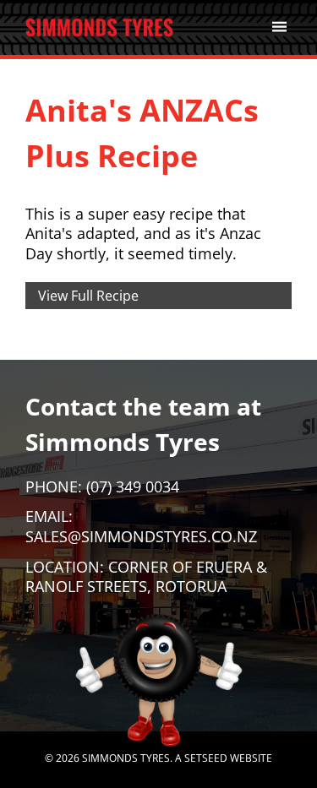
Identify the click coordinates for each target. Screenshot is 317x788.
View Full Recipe (88, 295)
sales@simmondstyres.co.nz (141, 536)
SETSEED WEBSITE (228, 758)
